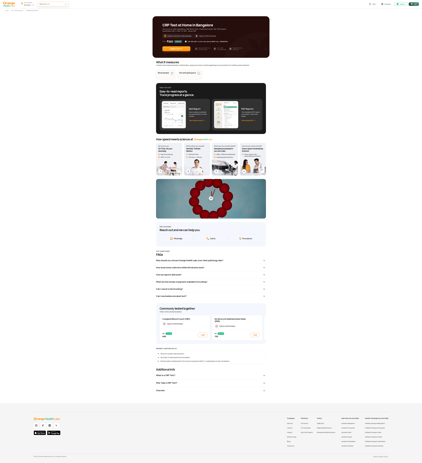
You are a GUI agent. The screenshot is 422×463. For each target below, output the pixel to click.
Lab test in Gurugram (348, 428)
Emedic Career (291, 437)
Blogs (288, 441)
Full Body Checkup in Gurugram (375, 428)
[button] (27, 4)
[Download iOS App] (40, 433)
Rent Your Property (307, 432)
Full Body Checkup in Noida (373, 437)
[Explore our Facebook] (42, 425)
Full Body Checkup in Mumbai (374, 446)
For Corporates (305, 428)
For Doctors (304, 423)
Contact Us (290, 446)
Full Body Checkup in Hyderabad (375, 441)
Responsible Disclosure (324, 428)
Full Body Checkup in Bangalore (375, 423)
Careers (289, 432)
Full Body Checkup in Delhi (373, 432)
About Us (290, 423)
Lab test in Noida (346, 437)
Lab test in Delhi (346, 432)
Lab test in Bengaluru (348, 423)
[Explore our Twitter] (56, 425)
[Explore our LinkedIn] (49, 425)
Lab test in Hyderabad (348, 441)
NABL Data (320, 423)
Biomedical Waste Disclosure (326, 432)
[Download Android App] (53, 433)
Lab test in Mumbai (347, 446)
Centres (289, 428)
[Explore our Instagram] (36, 425)
